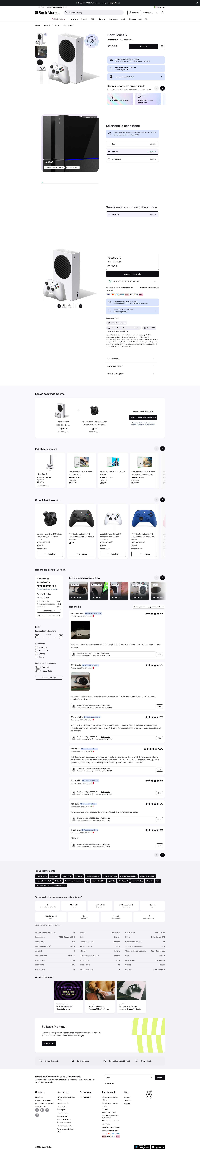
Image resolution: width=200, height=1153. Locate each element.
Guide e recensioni (64, 1123)
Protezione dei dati (109, 1112)
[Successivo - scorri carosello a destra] (162, 88)
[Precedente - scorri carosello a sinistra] (156, 88)
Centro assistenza (63, 1119)
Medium (127, 1104)
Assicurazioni (62, 1116)
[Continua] (80, 306)
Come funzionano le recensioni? (49, 616)
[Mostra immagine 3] (75, 306)
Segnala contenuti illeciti (111, 1127)
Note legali (106, 1124)
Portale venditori (63, 1103)
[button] (91, 41)
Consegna (61, 1110)
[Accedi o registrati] (157, 12)
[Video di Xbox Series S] (41, 52)
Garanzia (105, 1109)
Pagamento (61, 1106)
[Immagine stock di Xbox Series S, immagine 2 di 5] (41, 65)
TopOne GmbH (128, 287)
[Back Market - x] (37, 1115)
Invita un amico (85, 1097)
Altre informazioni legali (110, 1121)
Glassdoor (128, 1100)
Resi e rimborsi (62, 1113)
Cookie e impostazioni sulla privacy (110, 1116)
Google (81, 1035)
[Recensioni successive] (162, 855)
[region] (136, 99)
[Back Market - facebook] (47, 1110)
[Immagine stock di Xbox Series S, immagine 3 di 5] (41, 78)
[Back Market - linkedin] (42, 1110)
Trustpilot (127, 1097)
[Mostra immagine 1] (64, 306)
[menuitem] (73, 19)
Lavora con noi (40, 1106)
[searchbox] (95, 12)
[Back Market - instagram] (37, 1110)
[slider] (37, 637)
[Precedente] (59, 306)
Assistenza (147, 12)
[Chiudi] (197, 3)
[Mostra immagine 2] (70, 306)
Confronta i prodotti (64, 1126)
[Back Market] (47, 12)
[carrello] (162, 12)
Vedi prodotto (105, 653)
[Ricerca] (66, 12)
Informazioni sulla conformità (149, 287)
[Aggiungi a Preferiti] (162, 46)
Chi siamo (38, 1097)
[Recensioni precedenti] (156, 855)
